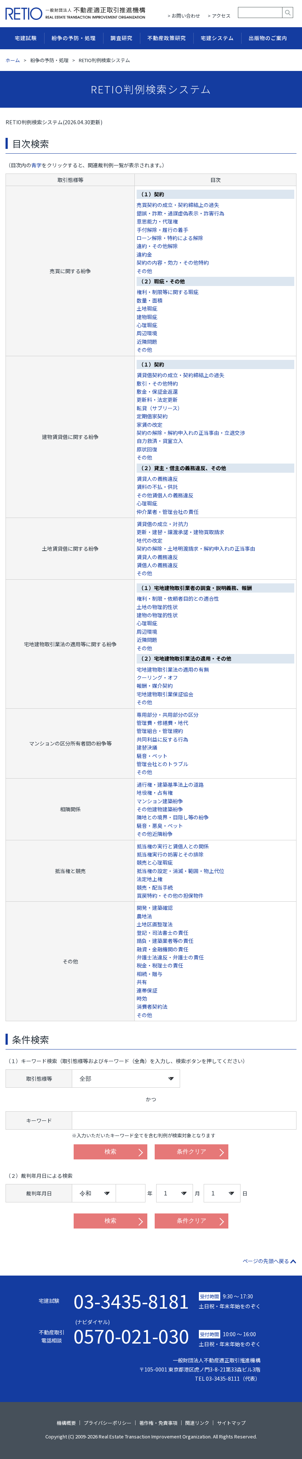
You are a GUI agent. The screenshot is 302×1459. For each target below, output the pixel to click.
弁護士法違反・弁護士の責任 (170, 957)
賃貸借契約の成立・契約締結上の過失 (180, 375)
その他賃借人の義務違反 (165, 495)
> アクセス (219, 15)
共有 (142, 982)
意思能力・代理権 (157, 221)
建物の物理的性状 (157, 615)
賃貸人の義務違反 (157, 478)
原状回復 (147, 449)
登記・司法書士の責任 (162, 932)
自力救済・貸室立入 (160, 440)
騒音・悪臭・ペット (160, 825)
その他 (144, 271)
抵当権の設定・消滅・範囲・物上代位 (180, 871)
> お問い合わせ (184, 15)
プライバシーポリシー (107, 1422)
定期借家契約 (152, 416)
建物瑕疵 (147, 317)
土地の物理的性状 (157, 607)
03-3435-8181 (131, 1300)
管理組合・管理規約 (160, 730)
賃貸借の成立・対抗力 (162, 524)
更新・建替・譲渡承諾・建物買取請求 (180, 532)
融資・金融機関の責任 (162, 949)
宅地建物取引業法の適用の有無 (173, 669)
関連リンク (197, 1422)
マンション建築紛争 (160, 801)
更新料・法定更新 (157, 399)
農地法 (144, 916)
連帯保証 (147, 990)
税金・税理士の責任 (160, 965)
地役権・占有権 (155, 792)
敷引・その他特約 (157, 383)
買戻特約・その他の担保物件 (170, 895)
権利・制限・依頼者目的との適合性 (178, 598)
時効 (142, 998)
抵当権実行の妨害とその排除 (170, 854)
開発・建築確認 (155, 907)
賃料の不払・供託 (157, 486)
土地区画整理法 (155, 924)
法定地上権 (149, 879)
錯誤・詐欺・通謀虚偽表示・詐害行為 (180, 213)
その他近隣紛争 (155, 833)
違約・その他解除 (157, 246)
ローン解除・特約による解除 (170, 238)
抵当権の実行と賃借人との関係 (173, 846)
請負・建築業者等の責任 (165, 940)
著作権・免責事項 (158, 1422)
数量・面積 (149, 300)
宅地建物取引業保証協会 (165, 694)
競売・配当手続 (155, 887)
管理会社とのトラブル (162, 764)
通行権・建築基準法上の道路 (170, 784)
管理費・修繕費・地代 (162, 722)
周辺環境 (147, 333)
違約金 (144, 254)
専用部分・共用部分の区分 (168, 714)
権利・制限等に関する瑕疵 (168, 292)
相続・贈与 (149, 973)
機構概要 (66, 1422)
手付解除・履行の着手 (162, 229)
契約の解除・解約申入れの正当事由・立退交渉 (191, 432)
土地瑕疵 (147, 308)
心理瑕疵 (147, 325)
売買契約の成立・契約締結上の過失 (178, 204)
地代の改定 (149, 540)
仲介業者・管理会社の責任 (168, 511)
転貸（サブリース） (160, 408)
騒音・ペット (152, 755)
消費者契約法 (152, 1006)
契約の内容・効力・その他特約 (173, 262)
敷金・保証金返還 (157, 391)
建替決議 (147, 747)
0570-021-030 (131, 1332)
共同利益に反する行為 (162, 739)
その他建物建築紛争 (160, 809)
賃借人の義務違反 (157, 565)
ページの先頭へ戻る (266, 1261)
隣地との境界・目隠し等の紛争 (173, 817)
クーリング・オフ (157, 677)
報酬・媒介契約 (155, 685)
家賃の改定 (149, 424)
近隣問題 (147, 341)
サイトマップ (231, 1422)
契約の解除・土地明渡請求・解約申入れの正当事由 (196, 548)
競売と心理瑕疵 (155, 862)
